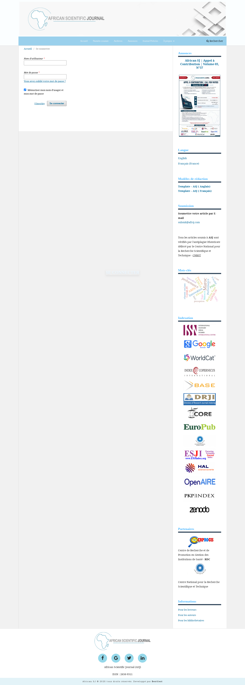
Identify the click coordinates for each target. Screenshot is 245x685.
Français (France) (188, 163)
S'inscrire (39, 103)
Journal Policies (150, 41)
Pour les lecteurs (187, 609)
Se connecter (57, 103)
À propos (168, 41)
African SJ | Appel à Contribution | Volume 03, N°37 (199, 64)
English (182, 158)
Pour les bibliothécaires (191, 620)
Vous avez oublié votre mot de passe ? (45, 81)
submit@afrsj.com (189, 222)
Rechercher (216, 41)
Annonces (132, 41)
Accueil (84, 41)
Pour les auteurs (187, 615)
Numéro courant (101, 41)
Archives (118, 41)
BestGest (157, 681)
